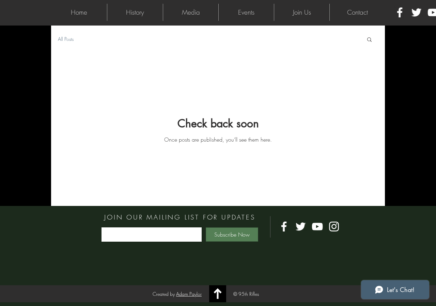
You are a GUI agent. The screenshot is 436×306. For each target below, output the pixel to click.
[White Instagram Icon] (334, 226)
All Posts (66, 39)
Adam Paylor (189, 294)
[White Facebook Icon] (399, 12)
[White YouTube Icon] (317, 226)
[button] (135, 12)
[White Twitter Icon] (416, 12)
